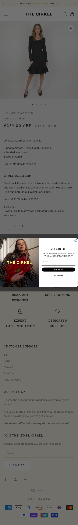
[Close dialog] (76, 240)
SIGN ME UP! (58, 269)
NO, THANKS (58, 275)
